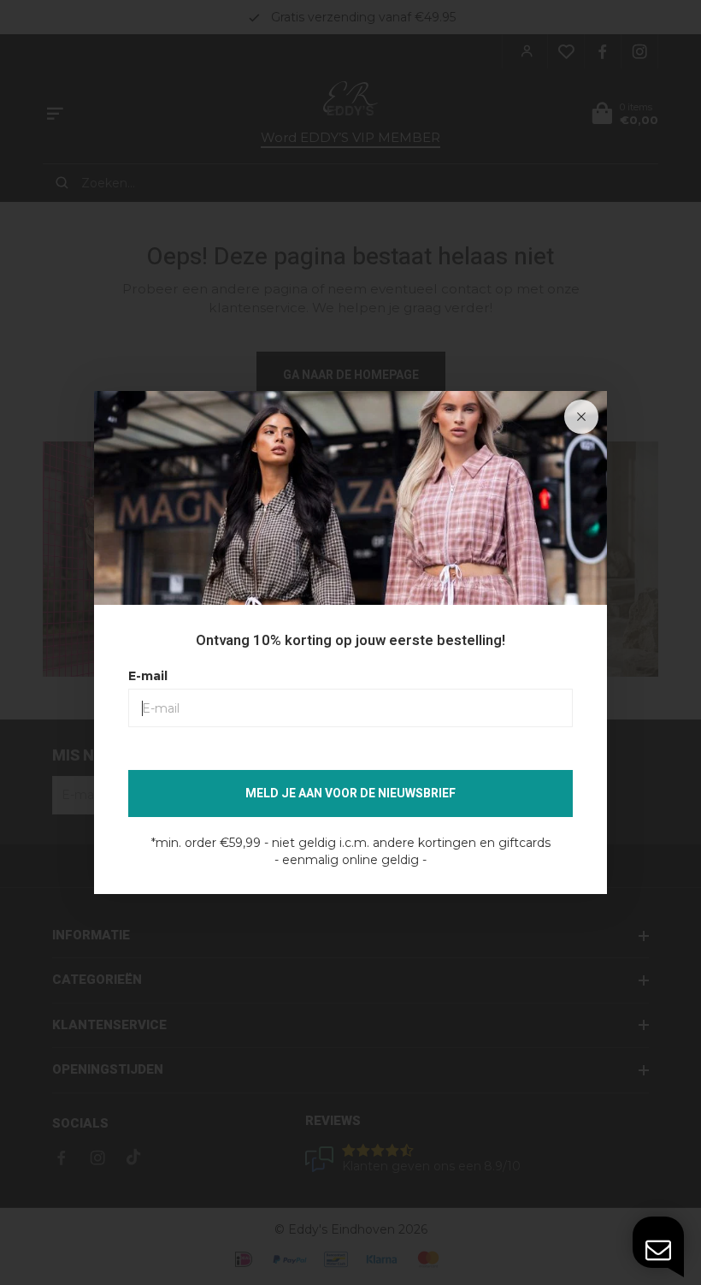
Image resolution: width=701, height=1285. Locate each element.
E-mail (148, 676)
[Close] (581, 417)
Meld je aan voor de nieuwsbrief (350, 793)
